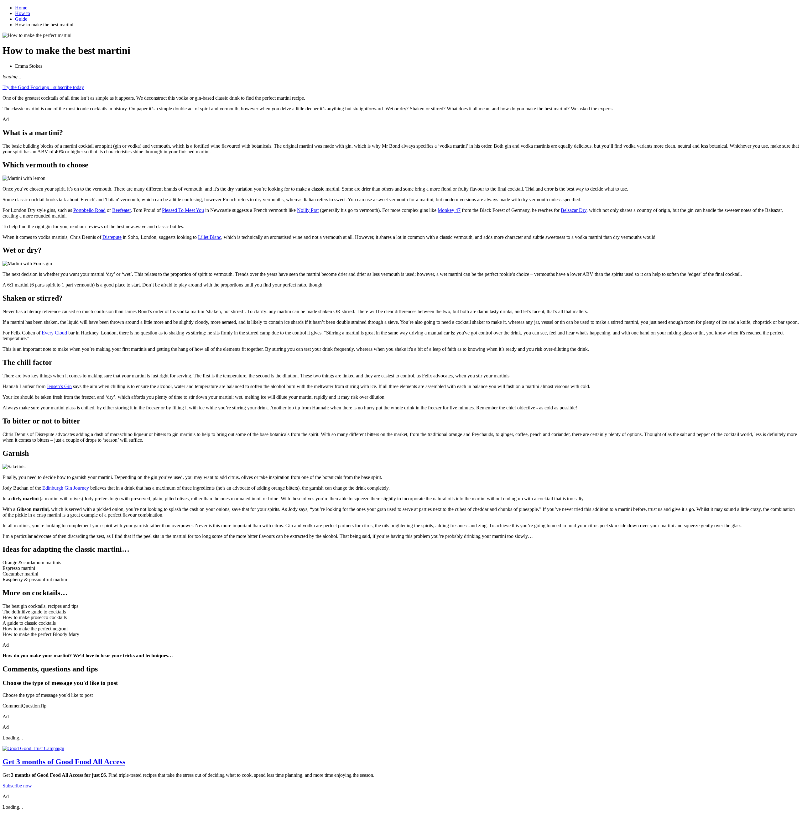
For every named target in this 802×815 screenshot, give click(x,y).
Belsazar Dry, (574, 210)
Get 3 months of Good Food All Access (64, 762)
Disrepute (112, 237)
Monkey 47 (449, 210)
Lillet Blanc (209, 237)
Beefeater (121, 210)
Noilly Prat (308, 210)
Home (21, 7)
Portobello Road (89, 210)
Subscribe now (17, 785)
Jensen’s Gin (59, 386)
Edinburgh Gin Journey (65, 488)
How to (22, 13)
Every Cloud (54, 332)
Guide (21, 19)
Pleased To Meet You (183, 210)
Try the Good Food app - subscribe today (43, 87)
